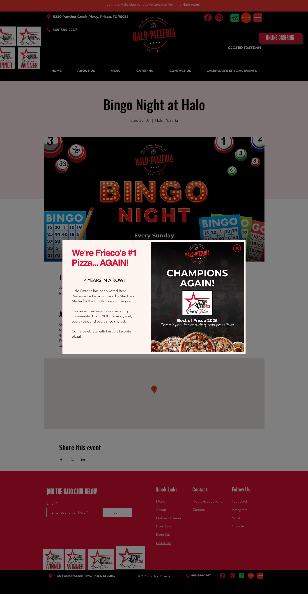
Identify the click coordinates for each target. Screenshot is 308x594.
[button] (237, 248)
